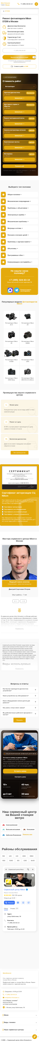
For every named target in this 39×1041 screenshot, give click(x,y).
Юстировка (8, 154)
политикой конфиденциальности (22, 61)
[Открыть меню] (36, 4)
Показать (19, 720)
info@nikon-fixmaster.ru (12, 997)
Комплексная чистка (11, 142)
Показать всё (19, 166)
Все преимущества (19, 452)
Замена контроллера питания (15, 130)
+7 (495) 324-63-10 (27, 4)
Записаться (18, 98)
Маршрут (11, 902)
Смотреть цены (20, 777)
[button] (15, 601)
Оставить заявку (20, 771)
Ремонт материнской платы (14, 118)
